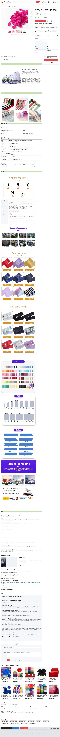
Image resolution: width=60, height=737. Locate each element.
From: (5, 647)
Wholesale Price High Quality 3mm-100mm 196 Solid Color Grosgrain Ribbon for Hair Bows (54, 696)
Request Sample (49, 23)
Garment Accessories (9, 582)
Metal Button (36, 582)
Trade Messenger (16, 728)
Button (17, 582)
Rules (58, 4)
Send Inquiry (40, 21)
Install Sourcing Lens (24, 728)
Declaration (39, 733)
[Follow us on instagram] (54, 728)
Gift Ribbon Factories (31, 721)
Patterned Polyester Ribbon (6, 716)
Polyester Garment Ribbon (15, 723)
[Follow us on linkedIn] (58, 728)
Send (8, 660)
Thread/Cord (17, 708)
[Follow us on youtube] (55, 728)
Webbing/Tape (3, 708)
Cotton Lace (5, 583)
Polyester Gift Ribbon (24, 723)
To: (5, 649)
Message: (4, 652)
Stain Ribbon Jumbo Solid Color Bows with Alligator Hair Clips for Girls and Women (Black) (41, 679)
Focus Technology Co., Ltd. (23, 733)
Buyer (38, 4)
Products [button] (16, 1)
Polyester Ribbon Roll (24, 716)
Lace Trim (19, 582)
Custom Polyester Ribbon (5, 723)
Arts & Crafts (5, 6)
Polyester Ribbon (14, 6)
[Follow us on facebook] (51, 728)
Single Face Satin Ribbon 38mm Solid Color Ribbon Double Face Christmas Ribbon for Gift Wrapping (30, 696)
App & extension (48, 4)
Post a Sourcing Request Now (27, 660)
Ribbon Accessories (46, 721)
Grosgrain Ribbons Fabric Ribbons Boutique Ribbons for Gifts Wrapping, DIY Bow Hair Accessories (42, 696)
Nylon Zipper (28, 582)
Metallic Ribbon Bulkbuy (32, 723)
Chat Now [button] (53, 21)
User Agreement (35, 733)
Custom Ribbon (38, 721)
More (2, 725)
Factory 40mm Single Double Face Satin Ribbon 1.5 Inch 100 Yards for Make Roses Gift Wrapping (18, 696)
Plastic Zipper (32, 582)
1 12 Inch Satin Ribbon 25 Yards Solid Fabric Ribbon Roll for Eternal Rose (6, 696)
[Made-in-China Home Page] (6, 2)
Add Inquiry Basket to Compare (17, 34)
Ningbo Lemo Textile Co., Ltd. (41, 13)
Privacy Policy (44, 733)
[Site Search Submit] (38, 2)
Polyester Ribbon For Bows (15, 716)
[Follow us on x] (53, 728)
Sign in (58, 2)
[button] (35, 1)
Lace (30, 706)
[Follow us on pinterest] (57, 728)
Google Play (9, 728)
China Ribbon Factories (13, 721)
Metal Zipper (23, 582)
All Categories (4, 4)
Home (2, 6)
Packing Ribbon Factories (22, 721)
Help (42, 4)
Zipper (14, 582)
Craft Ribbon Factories (5, 721)
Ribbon (9, 6)
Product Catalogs (14, 704)
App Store (3, 728)
